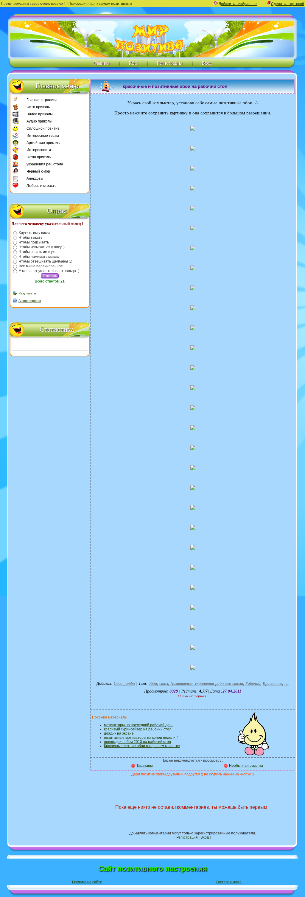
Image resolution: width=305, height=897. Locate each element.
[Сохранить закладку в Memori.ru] (185, 786)
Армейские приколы (43, 143)
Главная (101, 63)
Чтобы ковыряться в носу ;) (42, 247)
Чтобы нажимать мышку (39, 256)
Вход (207, 63)
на (286, 683)
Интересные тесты (43, 136)
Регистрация (169, 63)
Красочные (272, 683)
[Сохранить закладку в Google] (139, 786)
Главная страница (42, 100)
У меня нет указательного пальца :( (49, 271)
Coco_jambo (124, 683)
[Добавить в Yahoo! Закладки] (243, 786)
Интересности (39, 150)
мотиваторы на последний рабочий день (138, 725)
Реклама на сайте (87, 882)
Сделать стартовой (287, 4)
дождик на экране (119, 733)
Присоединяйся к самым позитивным (100, 3)
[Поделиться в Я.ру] (255, 786)
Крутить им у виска (34, 233)
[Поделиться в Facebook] (127, 786)
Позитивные (181, 683)
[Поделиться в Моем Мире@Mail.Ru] (174, 786)
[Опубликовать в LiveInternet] (150, 786)
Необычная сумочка (246, 765)
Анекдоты (35, 178)
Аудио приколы (39, 121)
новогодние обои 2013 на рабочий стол (137, 742)
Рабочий (252, 683)
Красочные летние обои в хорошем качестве (142, 746)
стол (163, 683)
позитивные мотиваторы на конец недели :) (141, 737)
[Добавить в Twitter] (220, 786)
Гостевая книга (229, 882)
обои (153, 683)
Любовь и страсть (41, 186)
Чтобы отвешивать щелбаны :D (45, 261)
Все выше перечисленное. (41, 266)
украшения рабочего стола (219, 683)
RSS (133, 63)
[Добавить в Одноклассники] (209, 786)
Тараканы (144, 765)
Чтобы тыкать (30, 237)
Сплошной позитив (43, 128)
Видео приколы (40, 114)
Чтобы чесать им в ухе (38, 252)
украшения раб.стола (45, 164)
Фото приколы (39, 107)
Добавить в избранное (238, 4)
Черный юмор (38, 171)
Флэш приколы (39, 157)
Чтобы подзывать (34, 242)
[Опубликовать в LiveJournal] (162, 786)
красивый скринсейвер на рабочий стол (137, 729)
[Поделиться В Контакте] (232, 786)
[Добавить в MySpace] (197, 786)
